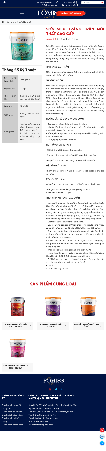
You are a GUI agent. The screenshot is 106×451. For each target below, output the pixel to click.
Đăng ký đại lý (46, 2)
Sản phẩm (11, 22)
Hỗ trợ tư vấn (70, 5)
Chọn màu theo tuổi (67, 2)
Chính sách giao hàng (12, 415)
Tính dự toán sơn (51, 5)
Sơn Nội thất (25, 22)
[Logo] (50, 13)
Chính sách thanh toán (12, 424)
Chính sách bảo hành (12, 411)
